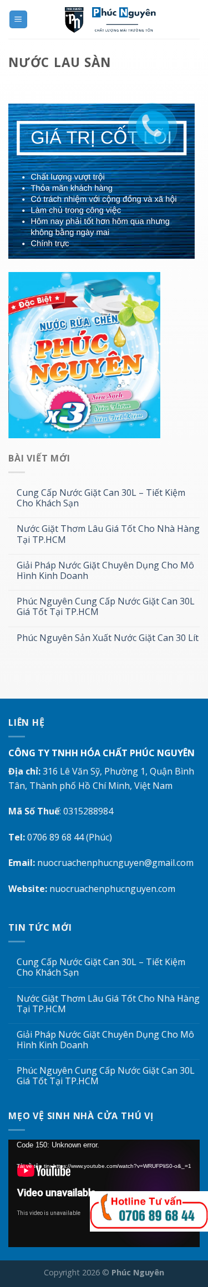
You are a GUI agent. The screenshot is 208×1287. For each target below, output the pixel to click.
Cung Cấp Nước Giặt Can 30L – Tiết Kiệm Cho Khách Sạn (101, 498)
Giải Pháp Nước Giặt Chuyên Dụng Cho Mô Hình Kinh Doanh (105, 570)
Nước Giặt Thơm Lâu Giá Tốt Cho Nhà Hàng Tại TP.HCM (108, 534)
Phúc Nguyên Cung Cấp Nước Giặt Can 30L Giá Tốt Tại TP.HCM (106, 606)
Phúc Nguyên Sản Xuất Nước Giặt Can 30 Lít (108, 638)
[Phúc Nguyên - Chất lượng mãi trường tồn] (114, 19)
